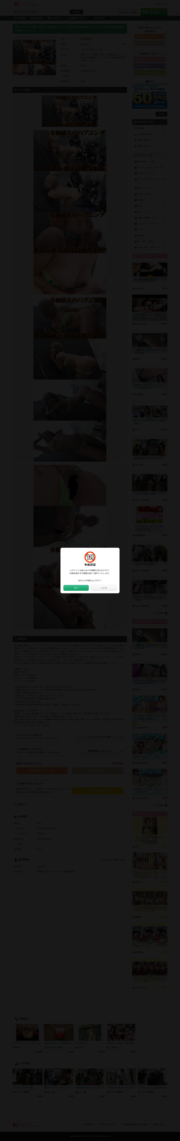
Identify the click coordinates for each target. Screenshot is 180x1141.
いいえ (104, 588)
